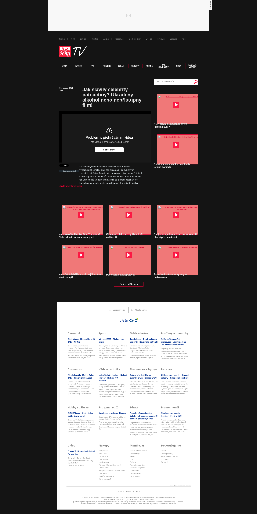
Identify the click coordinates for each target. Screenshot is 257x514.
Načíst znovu (109, 150)
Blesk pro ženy (135, 39)
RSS (138, 491)
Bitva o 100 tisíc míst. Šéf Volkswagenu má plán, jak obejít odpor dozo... (144, 383)
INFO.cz (77, 342)
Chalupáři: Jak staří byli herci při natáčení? (124, 235)
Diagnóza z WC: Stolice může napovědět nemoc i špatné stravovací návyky (143, 424)
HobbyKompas (104, 468)
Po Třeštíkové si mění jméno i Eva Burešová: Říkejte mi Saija (142, 347)
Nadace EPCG (151, 378)
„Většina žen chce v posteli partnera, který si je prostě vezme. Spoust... (143, 357)
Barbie (132, 456)
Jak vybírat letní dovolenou (172, 345)
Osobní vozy (103, 456)
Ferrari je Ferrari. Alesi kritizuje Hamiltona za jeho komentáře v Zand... (81, 388)
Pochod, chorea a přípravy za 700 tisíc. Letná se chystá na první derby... (113, 347)
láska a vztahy (192, 66)
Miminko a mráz (180, 342)
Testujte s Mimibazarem (138, 451)
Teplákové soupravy (137, 468)
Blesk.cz (62, 39)
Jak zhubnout (136, 339)
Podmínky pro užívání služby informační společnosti (126, 502)
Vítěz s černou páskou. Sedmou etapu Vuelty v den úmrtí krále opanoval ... (112, 357)
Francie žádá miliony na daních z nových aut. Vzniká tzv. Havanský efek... (80, 383)
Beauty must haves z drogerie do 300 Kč (112, 428)
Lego (131, 459)
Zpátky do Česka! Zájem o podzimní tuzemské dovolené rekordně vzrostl (81, 421)
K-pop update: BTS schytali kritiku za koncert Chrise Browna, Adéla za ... (112, 418)
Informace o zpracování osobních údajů (161, 502)
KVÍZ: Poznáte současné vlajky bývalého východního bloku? (79, 431)
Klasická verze (118, 310)
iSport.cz (94, 39)
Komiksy (165, 416)
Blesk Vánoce (74, 339)
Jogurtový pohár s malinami (171, 349)
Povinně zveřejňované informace (164, 504)
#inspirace (103, 413)
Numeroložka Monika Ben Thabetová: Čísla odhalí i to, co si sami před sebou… (80, 237)
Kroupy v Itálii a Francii (76, 466)
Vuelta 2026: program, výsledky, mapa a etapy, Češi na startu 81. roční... (112, 352)
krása (78, 66)
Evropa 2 (164, 462)
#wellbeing (114, 413)
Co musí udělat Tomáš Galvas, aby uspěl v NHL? (80, 462)
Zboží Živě (102, 454)
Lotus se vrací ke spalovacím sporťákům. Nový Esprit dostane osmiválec (79, 393)
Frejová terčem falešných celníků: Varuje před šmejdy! (142, 352)
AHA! (73, 39)
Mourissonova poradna (171, 413)
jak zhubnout (164, 66)
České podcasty (167, 454)
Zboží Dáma (103, 459)
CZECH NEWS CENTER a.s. (111, 497)
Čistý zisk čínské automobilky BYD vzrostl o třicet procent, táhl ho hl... (142, 388)
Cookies (180, 502)
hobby (178, 66)
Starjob (163, 451)
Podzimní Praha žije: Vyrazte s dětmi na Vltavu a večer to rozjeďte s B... (174, 357)
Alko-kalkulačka (75, 375)
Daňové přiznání (137, 375)
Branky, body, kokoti (86, 451)
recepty (135, 66)
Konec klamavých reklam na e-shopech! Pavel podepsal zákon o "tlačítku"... (80, 347)
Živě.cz (149, 39)
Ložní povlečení (135, 473)
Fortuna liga (73, 454)
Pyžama (133, 462)
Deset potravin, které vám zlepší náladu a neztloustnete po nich (141, 429)
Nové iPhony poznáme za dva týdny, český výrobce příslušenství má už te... (112, 386)
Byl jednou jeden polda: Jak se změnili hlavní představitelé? (175, 235)
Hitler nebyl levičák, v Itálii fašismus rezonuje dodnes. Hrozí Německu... (80, 352)
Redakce (130, 491)
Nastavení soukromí (88, 504)
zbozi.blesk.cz (104, 462)
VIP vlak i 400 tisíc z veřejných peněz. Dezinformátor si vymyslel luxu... (81, 357)
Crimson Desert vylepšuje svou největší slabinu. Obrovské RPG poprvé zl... (172, 426)
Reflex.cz (160, 39)
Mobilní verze (140, 310)
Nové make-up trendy (149, 342)
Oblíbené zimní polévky (171, 375)
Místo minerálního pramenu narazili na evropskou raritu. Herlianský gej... (81, 426)
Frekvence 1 (165, 459)
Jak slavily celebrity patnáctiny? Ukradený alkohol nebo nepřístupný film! (111, 97)
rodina (149, 66)
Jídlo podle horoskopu (179, 378)
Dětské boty (134, 470)
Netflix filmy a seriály (77, 416)
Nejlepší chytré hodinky (109, 375)
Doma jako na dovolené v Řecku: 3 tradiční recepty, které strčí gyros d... (174, 383)
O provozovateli (69, 171)
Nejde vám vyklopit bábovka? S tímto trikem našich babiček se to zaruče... (174, 393)
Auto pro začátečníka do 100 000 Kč (112, 470)
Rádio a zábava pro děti (169, 456)
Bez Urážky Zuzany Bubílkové (79, 458)
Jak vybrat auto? (105, 479)
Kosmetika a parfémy (137, 465)
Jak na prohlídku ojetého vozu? (110, 465)
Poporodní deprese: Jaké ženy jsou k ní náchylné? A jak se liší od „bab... (143, 433)
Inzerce (121, 491)
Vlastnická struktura (105, 504)
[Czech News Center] (133, 320)
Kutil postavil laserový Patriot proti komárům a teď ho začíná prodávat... (112, 395)
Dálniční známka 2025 (83, 378)
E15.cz (83, 39)
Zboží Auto (102, 473)
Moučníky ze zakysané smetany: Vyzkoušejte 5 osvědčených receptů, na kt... (174, 388)
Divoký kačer (87, 413)
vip (92, 66)
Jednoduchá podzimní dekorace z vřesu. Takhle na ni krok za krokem (174, 352)
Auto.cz (106, 39)
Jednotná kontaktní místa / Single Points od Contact (132, 504)
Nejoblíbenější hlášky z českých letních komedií (172, 165)
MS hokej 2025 (105, 339)
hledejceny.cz (104, 451)
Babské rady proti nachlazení (142, 416)
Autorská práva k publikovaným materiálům (90, 502)
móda (64, 66)
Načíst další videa (129, 284)
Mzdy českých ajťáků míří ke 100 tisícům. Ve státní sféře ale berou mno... (144, 393)
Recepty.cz (119, 39)
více (184, 39)
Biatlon (116, 339)
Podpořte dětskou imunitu (141, 413)
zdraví (121, 66)
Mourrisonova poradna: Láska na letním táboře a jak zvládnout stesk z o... (174, 421)
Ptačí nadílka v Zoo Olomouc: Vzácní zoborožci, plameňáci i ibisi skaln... (174, 431)
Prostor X (72, 451)
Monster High (135, 454)
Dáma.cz (173, 39)
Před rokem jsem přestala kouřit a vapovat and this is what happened (111, 423)
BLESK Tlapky (74, 413)
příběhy (107, 66)
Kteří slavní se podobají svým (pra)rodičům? (170, 125)
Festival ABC (176, 416)
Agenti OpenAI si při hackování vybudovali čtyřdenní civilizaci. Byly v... (113, 391)
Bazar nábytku (135, 476)
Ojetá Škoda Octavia (106, 476)
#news (123, 413)
